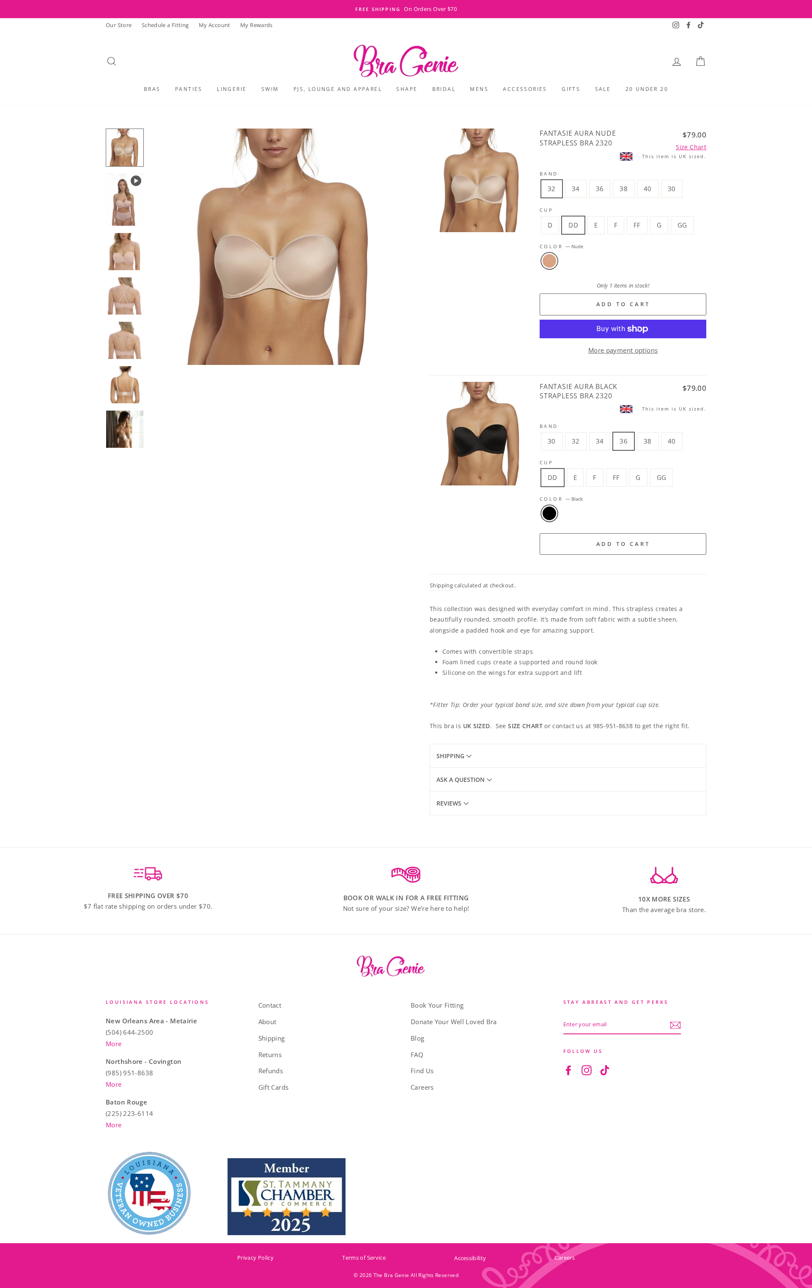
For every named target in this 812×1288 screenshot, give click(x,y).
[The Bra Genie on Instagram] (587, 1069)
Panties (189, 89)
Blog (418, 1038)
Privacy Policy (255, 1257)
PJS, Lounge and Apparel (338, 89)
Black (549, 513)
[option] (406, 9)
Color (561, 246)
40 (648, 188)
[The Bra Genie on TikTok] (605, 1069)
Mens (479, 89)
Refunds (270, 1070)
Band (549, 173)
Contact (270, 1005)
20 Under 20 (646, 89)
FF (637, 225)
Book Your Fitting (437, 1005)
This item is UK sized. (674, 156)
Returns (270, 1054)
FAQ (417, 1054)
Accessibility (470, 1258)
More (114, 1043)
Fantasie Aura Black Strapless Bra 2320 (578, 391)
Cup (546, 210)
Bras (152, 89)
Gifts (571, 89)
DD (573, 225)
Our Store (119, 25)
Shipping (441, 585)
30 (672, 188)
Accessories (525, 89)
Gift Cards (273, 1087)
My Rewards (256, 25)
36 (600, 188)
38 (624, 188)
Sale (603, 89)
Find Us (422, 1070)
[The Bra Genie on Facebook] (568, 1069)
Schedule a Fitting (165, 25)
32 (552, 188)
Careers (422, 1087)
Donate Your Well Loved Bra (454, 1021)
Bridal (443, 89)
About (267, 1021)
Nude (549, 261)
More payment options (623, 350)
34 (576, 188)
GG (682, 225)
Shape (406, 89)
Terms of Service (364, 1257)
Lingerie (232, 89)
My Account (214, 25)
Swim (270, 89)
